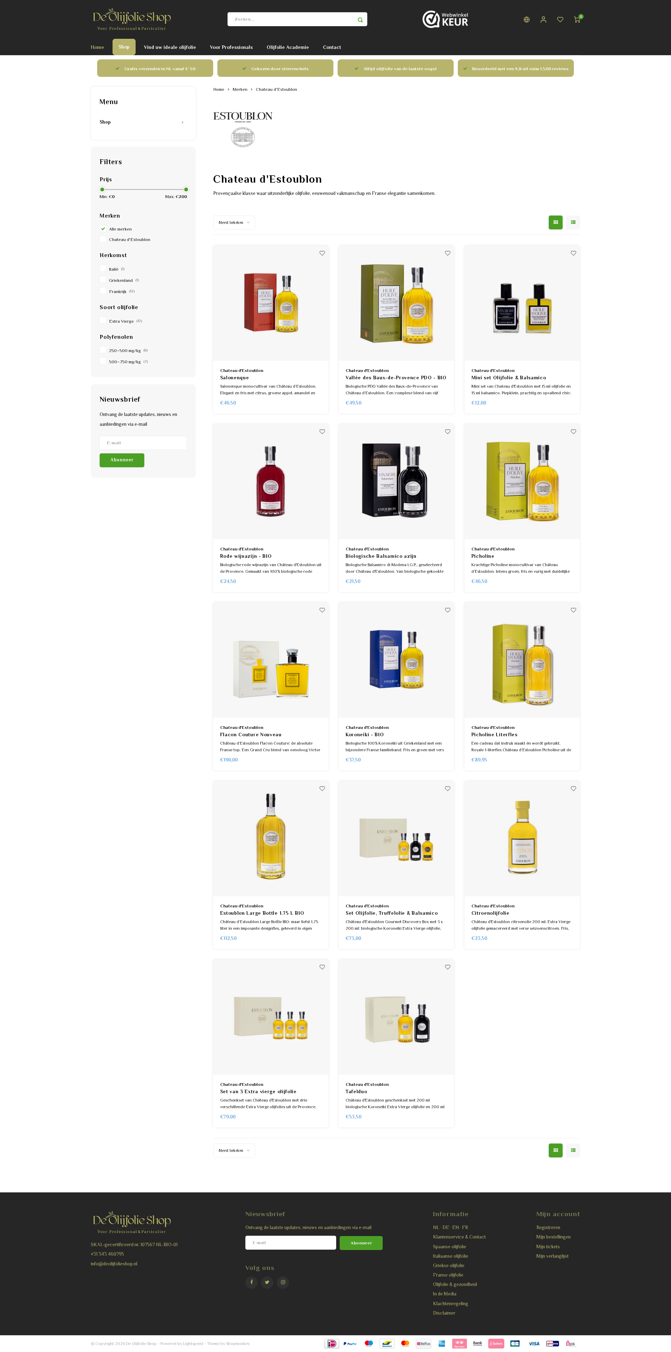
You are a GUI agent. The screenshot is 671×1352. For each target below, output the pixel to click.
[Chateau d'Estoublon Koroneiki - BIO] (396, 660)
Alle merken (120, 229)
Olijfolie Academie (288, 47)
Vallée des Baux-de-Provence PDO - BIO (396, 377)
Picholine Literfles (494, 734)
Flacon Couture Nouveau (251, 734)
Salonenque (234, 377)
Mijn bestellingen (553, 1237)
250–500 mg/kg (128, 350)
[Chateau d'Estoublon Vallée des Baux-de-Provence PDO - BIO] (396, 303)
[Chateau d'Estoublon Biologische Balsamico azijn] (396, 481)
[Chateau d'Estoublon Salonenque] (271, 303)
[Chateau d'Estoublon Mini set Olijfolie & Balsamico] (522, 303)
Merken (240, 89)
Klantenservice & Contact (459, 1237)
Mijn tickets (548, 1246)
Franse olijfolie (448, 1275)
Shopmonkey (238, 1343)
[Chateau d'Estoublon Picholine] (522, 481)
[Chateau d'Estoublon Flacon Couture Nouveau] (271, 660)
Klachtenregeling (450, 1303)
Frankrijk (122, 291)
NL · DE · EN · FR (450, 1227)
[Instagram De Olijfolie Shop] (283, 1283)
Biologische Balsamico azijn (381, 556)
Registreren (548, 1227)
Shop (124, 47)
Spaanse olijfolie (449, 1246)
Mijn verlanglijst (552, 1256)
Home (97, 47)
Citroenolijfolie (490, 913)
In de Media (444, 1293)
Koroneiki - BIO (365, 734)
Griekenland (124, 280)
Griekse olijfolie (448, 1265)
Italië (116, 269)
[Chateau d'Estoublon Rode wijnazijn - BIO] (271, 481)
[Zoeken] (360, 19)
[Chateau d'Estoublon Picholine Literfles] (522, 660)
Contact (332, 47)
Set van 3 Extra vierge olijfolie (258, 1091)
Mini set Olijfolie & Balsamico (508, 377)
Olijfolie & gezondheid (455, 1284)
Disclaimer (444, 1313)
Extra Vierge (125, 321)
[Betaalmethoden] (331, 1343)
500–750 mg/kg (128, 361)
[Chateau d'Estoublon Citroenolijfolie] (522, 838)
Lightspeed (193, 1343)
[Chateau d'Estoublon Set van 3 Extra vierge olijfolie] (271, 1017)
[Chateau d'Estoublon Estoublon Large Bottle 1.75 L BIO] (271, 838)
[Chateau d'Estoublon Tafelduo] (396, 1017)
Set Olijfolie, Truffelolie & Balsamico (392, 913)
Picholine (483, 556)
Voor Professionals (231, 47)
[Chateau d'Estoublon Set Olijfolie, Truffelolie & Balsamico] (396, 838)
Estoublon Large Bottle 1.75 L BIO (262, 913)
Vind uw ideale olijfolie (170, 47)
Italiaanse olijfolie (450, 1256)
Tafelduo (356, 1091)
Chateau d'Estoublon (129, 239)
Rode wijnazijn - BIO (246, 556)
